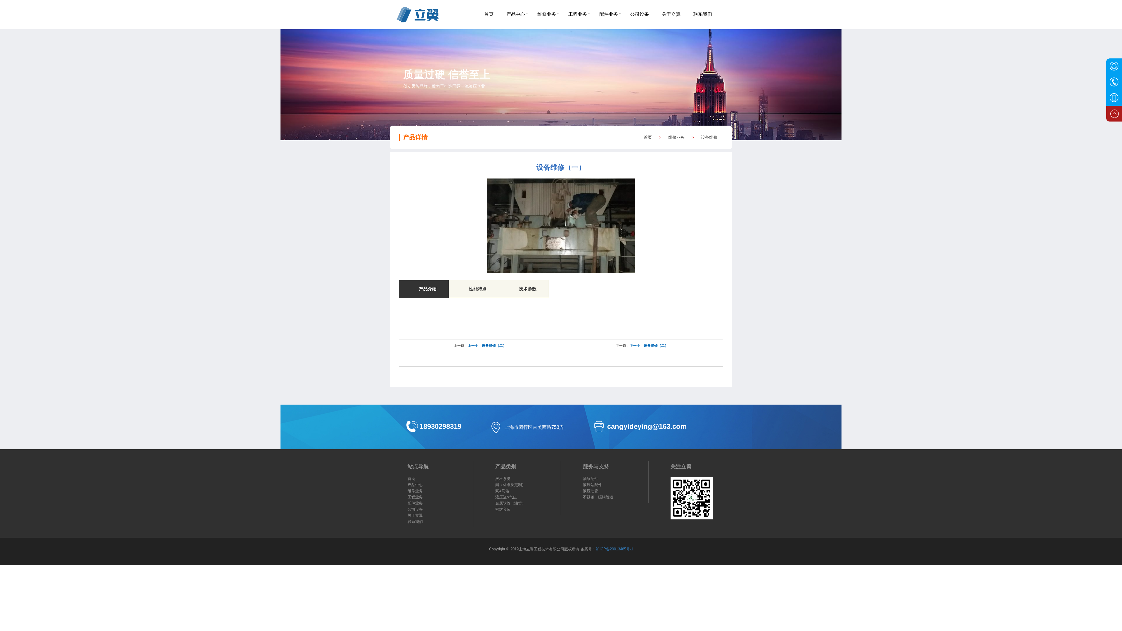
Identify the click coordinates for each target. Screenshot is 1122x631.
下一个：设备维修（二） (649, 346)
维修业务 (546, 14)
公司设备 (639, 14)
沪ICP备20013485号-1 (614, 549)
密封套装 (502, 509)
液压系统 (502, 478)
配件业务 (608, 14)
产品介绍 (428, 288)
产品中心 (515, 14)
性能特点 (477, 288)
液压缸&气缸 (506, 497)
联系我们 (702, 14)
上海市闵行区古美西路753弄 (534, 427)
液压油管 (590, 491)
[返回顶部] (1114, 114)
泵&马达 (502, 491)
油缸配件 (590, 478)
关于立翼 (671, 14)
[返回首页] (434, 14)
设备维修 (709, 137)
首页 (489, 14)
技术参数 (527, 288)
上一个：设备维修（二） (487, 346)
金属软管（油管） (510, 503)
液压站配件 (592, 485)
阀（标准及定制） (510, 485)
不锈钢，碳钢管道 (598, 497)
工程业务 (577, 14)
